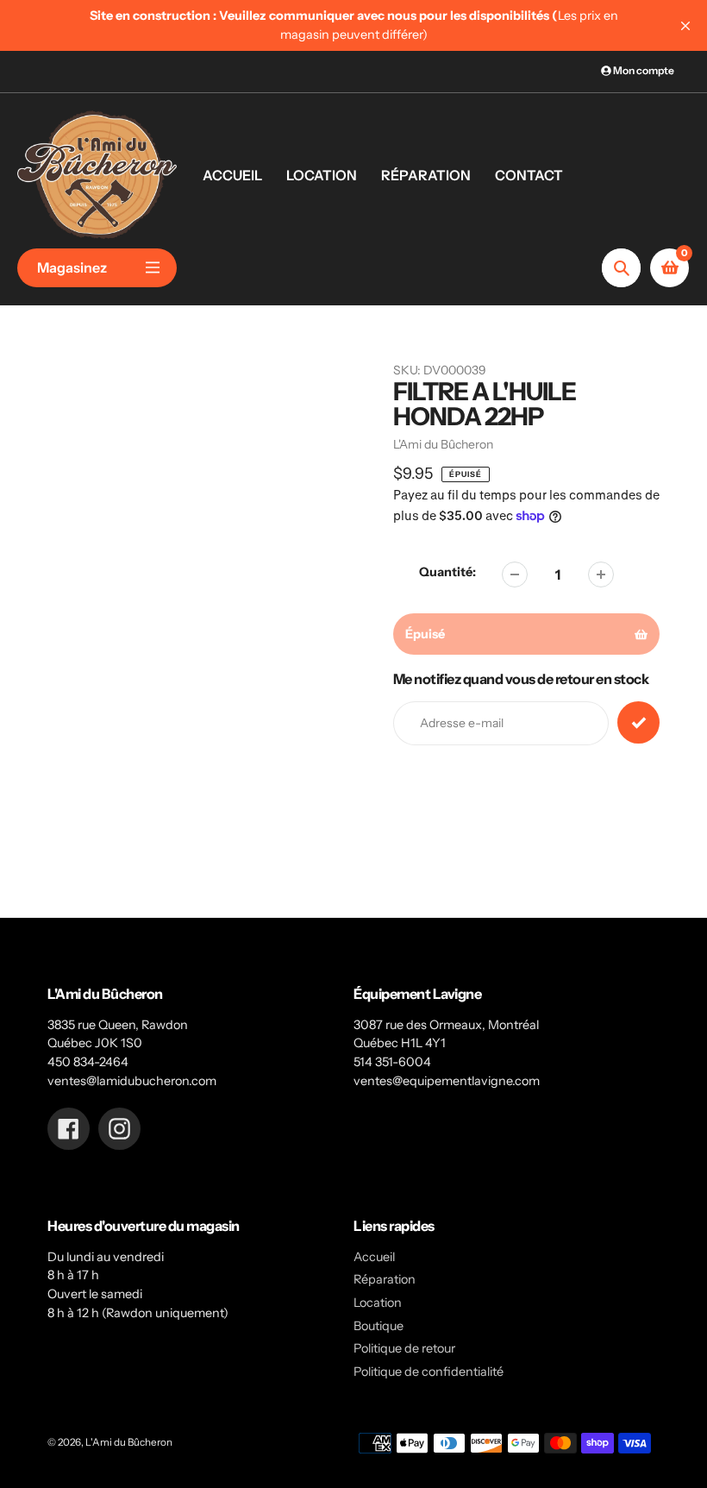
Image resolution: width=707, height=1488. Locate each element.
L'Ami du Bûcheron (128, 1442)
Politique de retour (404, 1348)
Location (378, 1302)
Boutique (379, 1326)
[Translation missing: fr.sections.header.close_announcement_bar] (685, 26)
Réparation (385, 1279)
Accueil (374, 1257)
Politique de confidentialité (429, 1371)
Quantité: (447, 572)
